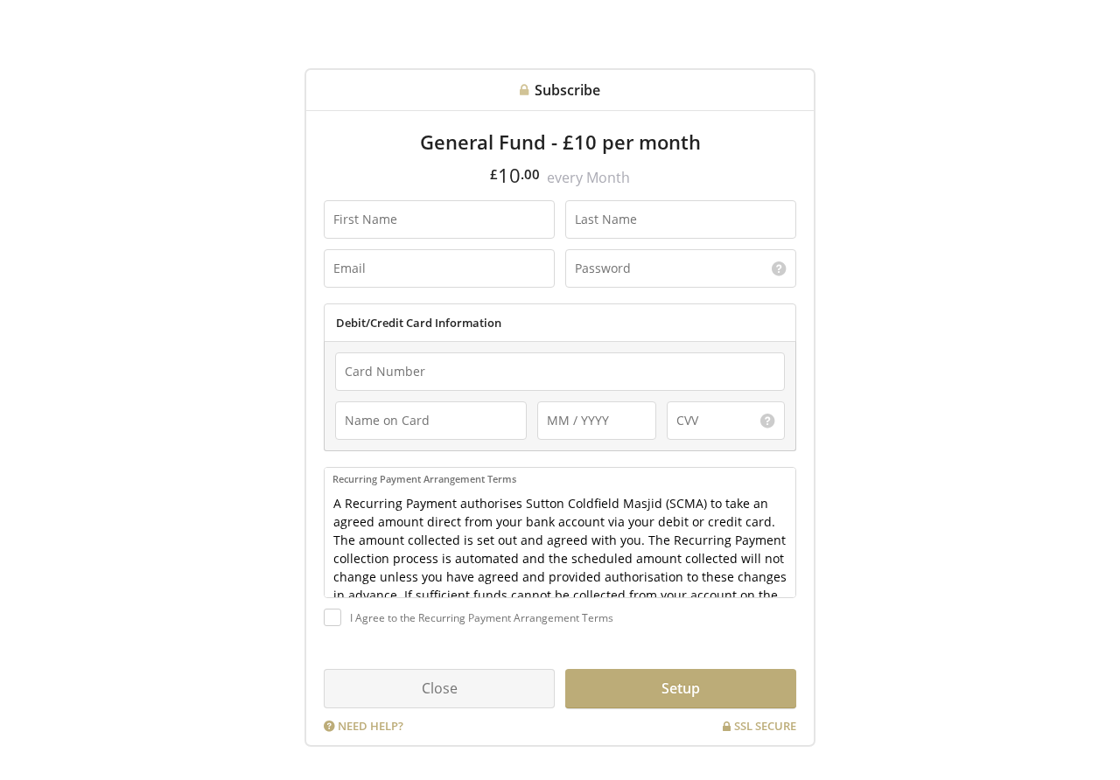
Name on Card (375, 412)
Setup (681, 688)
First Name (357, 211)
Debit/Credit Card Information (418, 323)
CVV (684, 412)
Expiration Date (580, 412)
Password (595, 260)
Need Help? (370, 726)
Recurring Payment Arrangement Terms (424, 478)
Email (345, 260)
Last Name (598, 211)
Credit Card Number (387, 363)
